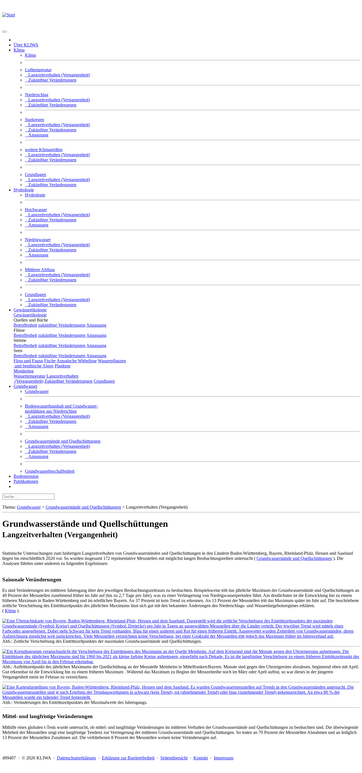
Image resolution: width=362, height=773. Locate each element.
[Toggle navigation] (4, 32)
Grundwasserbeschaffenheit (49, 471)
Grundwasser (37, 391)
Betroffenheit (25, 325)
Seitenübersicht (174, 757)
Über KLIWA (26, 44)
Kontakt (200, 757)
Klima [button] (19, 50)
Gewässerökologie (30, 309)
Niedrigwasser (38, 239)
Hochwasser (36, 209)
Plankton (62, 365)
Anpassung (36, 134)
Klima (30, 55)
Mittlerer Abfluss (40, 269)
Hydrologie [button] (24, 189)
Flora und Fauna (28, 360)
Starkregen (34, 119)
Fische (50, 360)
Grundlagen (35, 174)
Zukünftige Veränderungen (50, 80)
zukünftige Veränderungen (61, 325)
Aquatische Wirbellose (77, 360)
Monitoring (24, 371)
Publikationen (26, 481)
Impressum (223, 757)
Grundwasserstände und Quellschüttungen (62, 441)
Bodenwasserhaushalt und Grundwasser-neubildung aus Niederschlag (61, 409)
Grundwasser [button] (25, 386)
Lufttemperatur (38, 69)
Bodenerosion (26, 476)
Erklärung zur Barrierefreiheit (128, 757)
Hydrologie (35, 194)
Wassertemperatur (29, 376)
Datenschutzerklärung (76, 757)
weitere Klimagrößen (44, 149)
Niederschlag (36, 94)
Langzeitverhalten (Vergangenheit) (57, 74)
